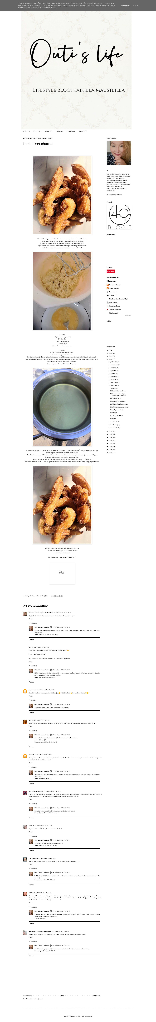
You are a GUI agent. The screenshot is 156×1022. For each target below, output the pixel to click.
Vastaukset (34, 623)
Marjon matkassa (114, 285)
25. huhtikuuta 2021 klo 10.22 (52, 791)
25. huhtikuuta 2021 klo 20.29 (61, 704)
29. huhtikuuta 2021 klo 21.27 (61, 946)
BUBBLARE (49, 131)
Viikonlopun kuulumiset (117, 410)
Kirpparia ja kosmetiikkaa (117, 401)
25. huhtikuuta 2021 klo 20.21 (61, 627)
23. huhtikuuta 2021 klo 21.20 (62, 613)
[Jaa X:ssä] (57, 596)
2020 (110, 431)
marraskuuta (114, 365)
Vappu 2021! (114, 388)
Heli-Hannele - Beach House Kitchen (40, 931)
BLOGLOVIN (37, 131)
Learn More (126, 5)
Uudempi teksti (27, 995)
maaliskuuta (114, 422)
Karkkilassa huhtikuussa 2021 (119, 404)
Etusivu (62, 995)
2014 (110, 449)
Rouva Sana (113, 292)
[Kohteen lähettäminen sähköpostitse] (52, 596)
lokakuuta (114, 368)
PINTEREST (82, 131)
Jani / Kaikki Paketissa (36, 791)
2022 (110, 356)
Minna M (31, 755)
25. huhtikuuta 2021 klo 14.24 (42, 893)
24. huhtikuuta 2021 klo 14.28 (40, 647)
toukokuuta (114, 382)
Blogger (89, 1016)
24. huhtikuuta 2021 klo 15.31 (45, 690)
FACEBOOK (59, 131)
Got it (135, 5)
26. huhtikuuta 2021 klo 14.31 (60, 931)
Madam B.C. (113, 295)
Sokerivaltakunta (114, 306)
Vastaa (30, 619)
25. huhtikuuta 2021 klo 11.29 (43, 826)
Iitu (30, 647)
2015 (110, 446)
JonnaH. (31, 826)
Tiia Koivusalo (33, 858)
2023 (110, 353)
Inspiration (112, 281)
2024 (110, 350)
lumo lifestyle (113, 302)
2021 (110, 359)
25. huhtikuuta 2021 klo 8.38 (43, 755)
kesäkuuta (114, 379)
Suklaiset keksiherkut (116, 415)
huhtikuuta (114, 385)
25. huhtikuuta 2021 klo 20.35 (61, 840)
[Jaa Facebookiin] (59, 596)
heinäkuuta (114, 376)
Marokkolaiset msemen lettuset (119, 407)
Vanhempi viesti (96, 995)
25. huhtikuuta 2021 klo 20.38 (61, 911)
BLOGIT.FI (26, 131)
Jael (30, 720)
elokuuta (113, 374)
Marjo (31, 893)
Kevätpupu (113, 412)
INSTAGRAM (71, 131)
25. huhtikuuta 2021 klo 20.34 (61, 808)
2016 (110, 443)
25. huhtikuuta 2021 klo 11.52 (47, 858)
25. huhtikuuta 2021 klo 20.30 (61, 735)
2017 (110, 440)
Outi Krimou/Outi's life (41, 627)
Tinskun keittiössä (115, 309)
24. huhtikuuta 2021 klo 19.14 (40, 720)
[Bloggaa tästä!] (55, 596)
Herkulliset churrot (115, 398)
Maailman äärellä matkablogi (118, 299)
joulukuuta (114, 362)
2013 (110, 452)
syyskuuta (114, 370)
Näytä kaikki (128, 315)
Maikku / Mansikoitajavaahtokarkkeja (41, 613)
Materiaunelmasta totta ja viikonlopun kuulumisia (118, 394)
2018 (110, 437)
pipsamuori (32, 690)
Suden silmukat (114, 288)
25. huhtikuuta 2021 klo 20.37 (61, 873)
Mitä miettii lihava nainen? (117, 391)
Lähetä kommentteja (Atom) (34, 999)
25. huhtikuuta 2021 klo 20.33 (61, 771)
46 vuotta (113, 418)
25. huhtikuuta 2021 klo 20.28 (61, 670)
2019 (110, 434)
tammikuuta (114, 428)
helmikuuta (114, 425)
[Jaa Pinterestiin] (62, 596)
